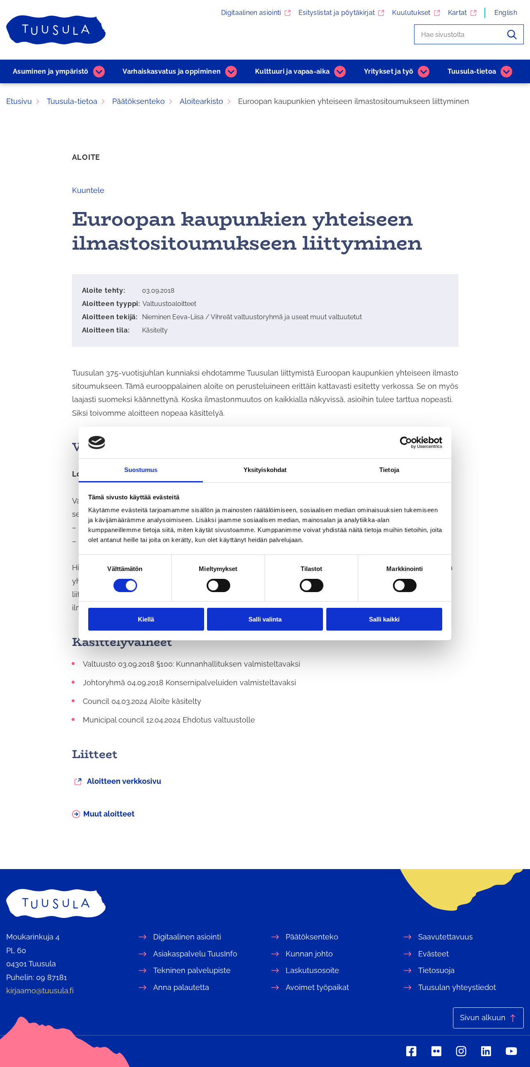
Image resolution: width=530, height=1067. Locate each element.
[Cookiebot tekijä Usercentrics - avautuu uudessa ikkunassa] (406, 442)
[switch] (218, 585)
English (505, 13)
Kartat (457, 13)
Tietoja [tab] (389, 469)
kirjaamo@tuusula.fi (40, 990)
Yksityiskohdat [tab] (265, 469)
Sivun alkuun (483, 1017)
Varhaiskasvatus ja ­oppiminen (172, 71)
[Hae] (512, 34)
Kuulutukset (411, 13)
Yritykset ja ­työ (388, 71)
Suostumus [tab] (141, 469)
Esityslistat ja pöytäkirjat (337, 13)
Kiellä (146, 619)
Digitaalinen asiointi (251, 13)
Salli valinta (265, 619)
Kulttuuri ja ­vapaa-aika (292, 71)
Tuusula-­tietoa (472, 71)
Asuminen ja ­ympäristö (51, 71)
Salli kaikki (384, 619)
